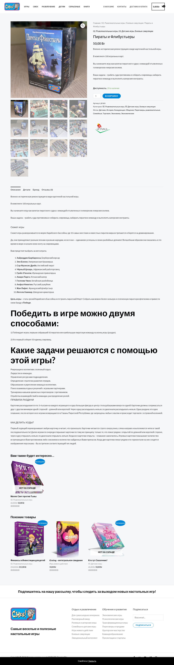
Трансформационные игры (115, 622)
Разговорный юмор (81, 619)
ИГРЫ (26, 6)
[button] (82, 25)
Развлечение (48, 6)
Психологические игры (113, 619)
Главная (96, 23)
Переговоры (140, 110)
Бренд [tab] (36, 189)
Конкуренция (119, 110)
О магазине (108, 7)
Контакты (121, 7)
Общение (130, 110)
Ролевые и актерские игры (84, 622)
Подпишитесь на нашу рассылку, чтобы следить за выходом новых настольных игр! (87, 591)
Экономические (127, 113)
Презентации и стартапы (114, 638)
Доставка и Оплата (138, 7)
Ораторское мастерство (113, 630)
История (109, 110)
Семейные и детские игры (84, 626)
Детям (62, 6)
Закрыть (92, 661)
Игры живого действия (82, 630)
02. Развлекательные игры (113, 23)
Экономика (115, 113)
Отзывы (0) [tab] (47, 189)
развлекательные (153, 110)
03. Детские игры (126, 31)
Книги (87, 6)
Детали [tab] (26, 189)
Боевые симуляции (134, 23)
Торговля (106, 113)
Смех (35, 6)
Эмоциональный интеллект (84, 638)
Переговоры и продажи (113, 626)
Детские (102, 110)
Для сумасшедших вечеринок (85, 615)
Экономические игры (112, 615)
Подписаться (143, 625)
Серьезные (74, 6)
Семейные (97, 113)
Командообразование (112, 634)
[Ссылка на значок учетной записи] (168, 6)
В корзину (111, 96)
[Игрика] (102, 128)
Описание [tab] (16, 189)
